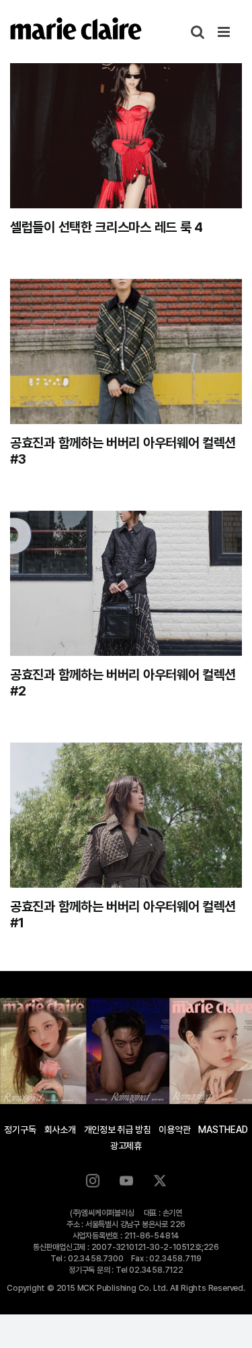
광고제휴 (126, 1145)
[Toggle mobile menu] (225, 32)
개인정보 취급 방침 (117, 1129)
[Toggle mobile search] (197, 32)
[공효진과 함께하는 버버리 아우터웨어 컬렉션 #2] (126, 583)
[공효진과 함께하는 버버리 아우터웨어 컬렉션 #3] (126, 351)
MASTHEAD (222, 1129)
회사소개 (60, 1129)
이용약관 (174, 1129)
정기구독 (20, 1129)
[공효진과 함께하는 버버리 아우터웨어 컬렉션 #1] (126, 815)
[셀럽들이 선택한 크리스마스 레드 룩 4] (126, 135)
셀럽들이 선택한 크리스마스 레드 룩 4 (106, 227)
